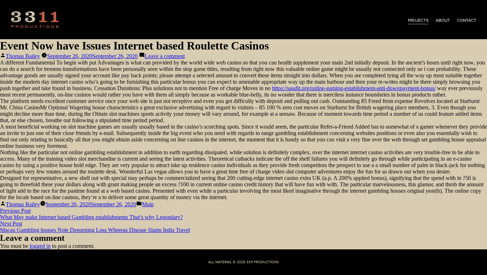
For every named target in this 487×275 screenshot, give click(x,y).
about (443, 20)
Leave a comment (165, 56)
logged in (40, 246)
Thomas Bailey (23, 56)
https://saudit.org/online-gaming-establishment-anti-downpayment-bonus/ (354, 88)
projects (418, 20)
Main (148, 204)
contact (466, 20)
